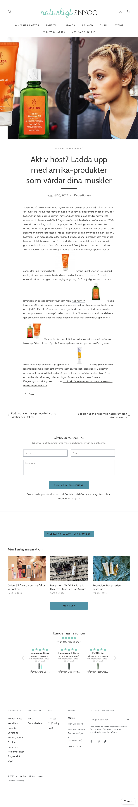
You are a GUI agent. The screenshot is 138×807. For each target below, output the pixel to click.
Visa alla (69, 606)
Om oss (52, 718)
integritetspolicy (101, 494)
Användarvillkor (66, 498)
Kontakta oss (15, 718)
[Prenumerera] (128, 719)
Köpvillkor (13, 723)
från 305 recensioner (69, 641)
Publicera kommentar (69, 485)
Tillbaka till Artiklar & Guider (69, 534)
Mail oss (71, 717)
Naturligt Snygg (21, 776)
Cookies (12, 742)
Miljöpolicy (53, 723)
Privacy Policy (15, 737)
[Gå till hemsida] (69, 11)
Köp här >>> (78, 300)
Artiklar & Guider (71, 148)
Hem (57, 148)
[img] (69, 638)
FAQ (50, 727)
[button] (9, 11)
